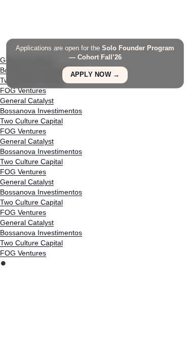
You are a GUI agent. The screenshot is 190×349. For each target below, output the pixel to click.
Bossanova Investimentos (41, 111)
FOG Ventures (23, 90)
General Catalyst (27, 101)
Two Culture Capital (31, 121)
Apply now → (95, 74)
